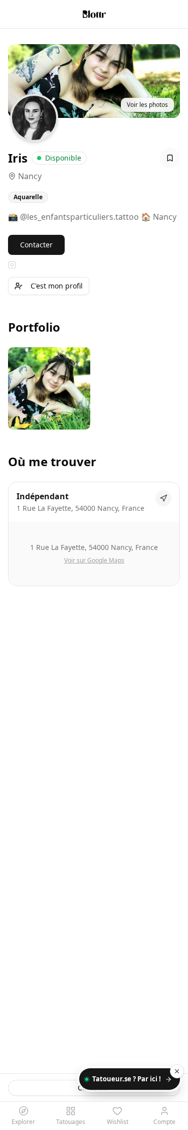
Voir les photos (147, 104)
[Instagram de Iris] (12, 265)
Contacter (36, 244)
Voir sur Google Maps (94, 560)
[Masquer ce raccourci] (177, 1071)
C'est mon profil (57, 286)
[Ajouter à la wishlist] (170, 158)
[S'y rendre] (163, 498)
